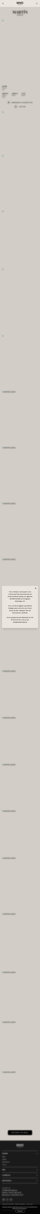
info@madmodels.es (20, 622)
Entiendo (20, 1211)
